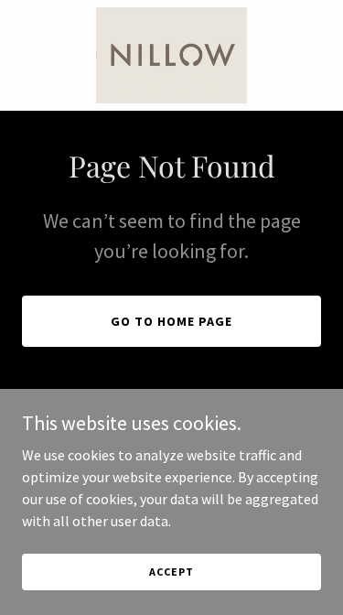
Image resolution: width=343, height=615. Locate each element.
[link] (171, 55)
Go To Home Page (171, 321)
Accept (171, 571)
